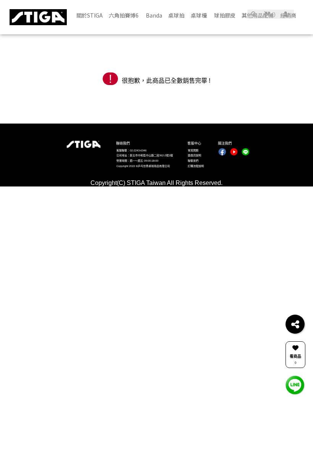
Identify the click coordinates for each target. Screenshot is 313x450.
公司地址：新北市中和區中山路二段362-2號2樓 (144, 155)
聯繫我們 (193, 160)
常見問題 (193, 150)
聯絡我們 (123, 143)
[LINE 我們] (295, 384)
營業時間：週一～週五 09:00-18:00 (137, 160)
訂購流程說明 (196, 166)
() (273, 14)
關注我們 (225, 143)
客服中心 (194, 143)
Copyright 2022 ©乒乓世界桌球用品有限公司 (143, 166)
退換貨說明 (194, 155)
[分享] (295, 324)
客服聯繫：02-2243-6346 (131, 150)
